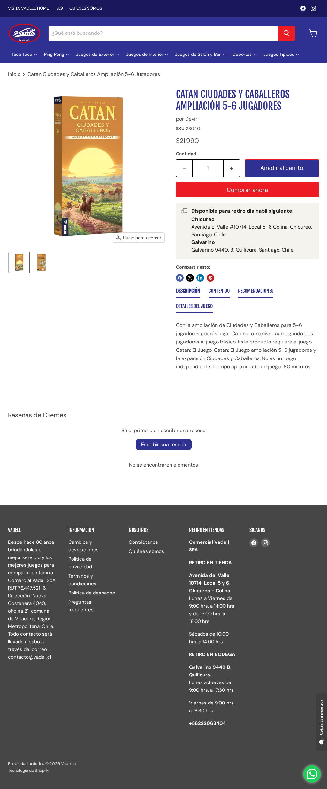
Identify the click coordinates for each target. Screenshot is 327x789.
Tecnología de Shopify (28, 770)
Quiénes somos (146, 551)
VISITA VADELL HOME (28, 8)
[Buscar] (286, 33)
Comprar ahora (247, 190)
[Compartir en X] (190, 278)
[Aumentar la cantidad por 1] (232, 168)
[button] (19, 262)
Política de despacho (91, 593)
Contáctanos (143, 542)
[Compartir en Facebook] (180, 278)
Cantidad (186, 153)
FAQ (59, 8)
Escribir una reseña (163, 444)
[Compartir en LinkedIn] (200, 278)
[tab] (188, 292)
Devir (191, 118)
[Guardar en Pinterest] (210, 278)
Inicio (14, 74)
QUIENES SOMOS (85, 8)
